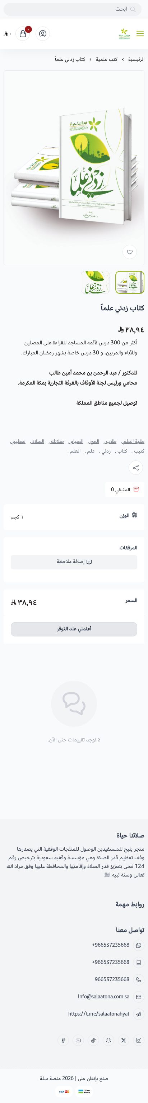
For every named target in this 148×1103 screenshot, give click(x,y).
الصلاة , (37, 441)
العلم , (74, 451)
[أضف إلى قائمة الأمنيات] (129, 252)
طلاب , (109, 441)
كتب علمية (106, 59)
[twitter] (123, 1040)
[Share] (136, 467)
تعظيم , (18, 441)
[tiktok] (93, 1040)
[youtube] (78, 1040)
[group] (74, 168)
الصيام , (75, 441)
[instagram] (138, 1040)
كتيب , (137, 451)
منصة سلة (50, 1078)
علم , (90, 451)
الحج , (93, 441)
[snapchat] (108, 1040)
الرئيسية (136, 59)
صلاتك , (56, 441)
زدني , (105, 451)
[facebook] (63, 1040)
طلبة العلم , (132, 441)
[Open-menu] (141, 33)
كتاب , (121, 451)
